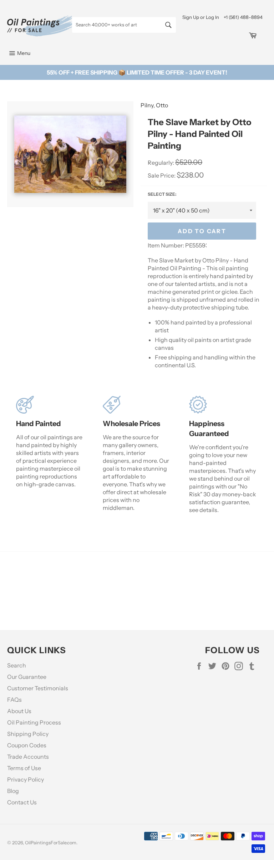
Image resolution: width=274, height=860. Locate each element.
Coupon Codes (26, 745)
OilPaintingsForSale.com (50, 842)
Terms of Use (24, 768)
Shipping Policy (28, 733)
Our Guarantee (26, 676)
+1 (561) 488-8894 (243, 17)
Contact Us (22, 802)
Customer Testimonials (37, 688)
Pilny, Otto (154, 105)
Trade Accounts (28, 756)
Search (16, 665)
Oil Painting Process (34, 722)
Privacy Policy (25, 779)
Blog (13, 790)
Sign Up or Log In (200, 17)
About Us (19, 711)
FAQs (14, 699)
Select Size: (162, 194)
